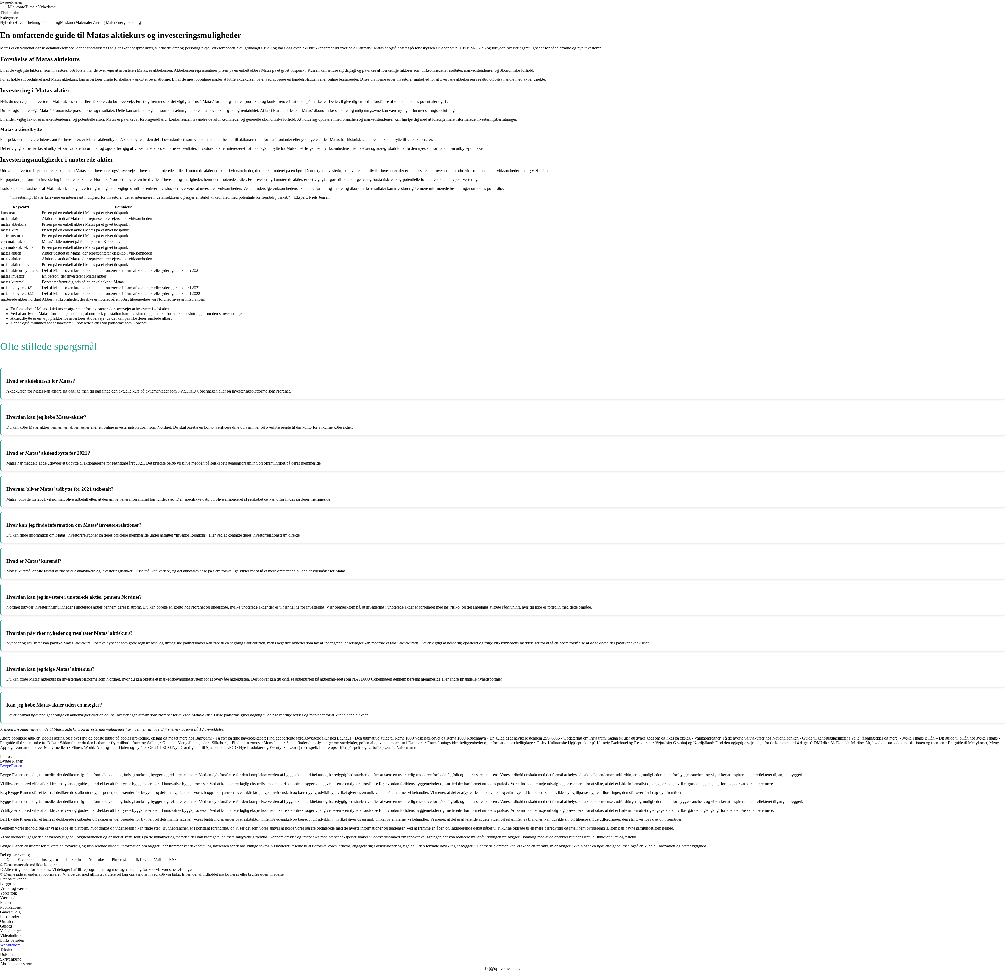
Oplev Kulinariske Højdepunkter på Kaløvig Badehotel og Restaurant (594, 743)
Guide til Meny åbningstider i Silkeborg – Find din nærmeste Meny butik (222, 743)
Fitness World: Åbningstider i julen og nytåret (109, 747)
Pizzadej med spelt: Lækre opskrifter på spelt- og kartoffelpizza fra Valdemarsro (351, 747)
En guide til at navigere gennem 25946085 (525, 738)
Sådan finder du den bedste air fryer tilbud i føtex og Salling (109, 743)
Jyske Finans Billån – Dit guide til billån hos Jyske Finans (950, 738)
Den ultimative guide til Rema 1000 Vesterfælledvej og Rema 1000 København (420, 738)
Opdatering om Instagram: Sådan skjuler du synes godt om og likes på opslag (627, 738)
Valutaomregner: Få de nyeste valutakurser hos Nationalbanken (746, 738)
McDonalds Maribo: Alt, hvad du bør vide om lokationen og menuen (887, 743)
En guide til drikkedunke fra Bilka (28, 743)
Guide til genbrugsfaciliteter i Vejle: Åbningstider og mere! (850, 738)
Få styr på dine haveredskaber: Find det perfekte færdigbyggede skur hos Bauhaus (283, 738)
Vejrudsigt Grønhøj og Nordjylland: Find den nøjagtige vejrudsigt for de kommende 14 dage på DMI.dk (741, 743)
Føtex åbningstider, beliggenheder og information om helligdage (480, 743)
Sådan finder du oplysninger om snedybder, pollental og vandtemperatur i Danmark (355, 743)
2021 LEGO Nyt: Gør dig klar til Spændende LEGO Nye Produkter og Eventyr (216, 747)
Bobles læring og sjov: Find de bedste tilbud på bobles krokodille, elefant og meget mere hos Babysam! (127, 738)
